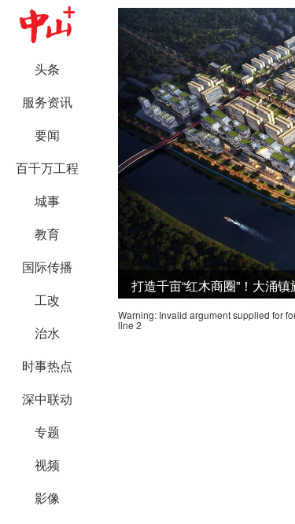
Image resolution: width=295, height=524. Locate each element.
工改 (47, 300)
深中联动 (47, 399)
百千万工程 (47, 168)
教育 (47, 234)
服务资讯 (47, 102)
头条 (47, 69)
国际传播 (47, 267)
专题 (47, 432)
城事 (47, 201)
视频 (47, 465)
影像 (47, 498)
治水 (47, 333)
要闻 (47, 135)
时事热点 (47, 366)
